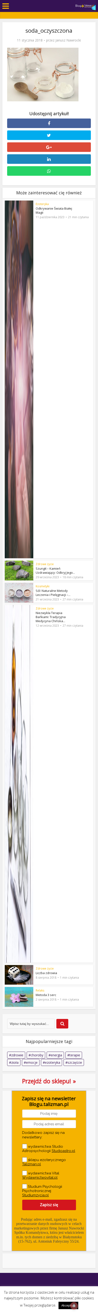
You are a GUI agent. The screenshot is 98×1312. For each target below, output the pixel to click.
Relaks (40, 990)
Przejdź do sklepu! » (49, 1081)
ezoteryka (52, 1062)
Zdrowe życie (45, 564)
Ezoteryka (42, 204)
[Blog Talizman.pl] (84, 5)
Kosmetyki (42, 586)
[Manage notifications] (74, 1306)
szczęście (75, 1062)
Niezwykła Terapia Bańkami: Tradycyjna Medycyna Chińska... (51, 617)
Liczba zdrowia (46, 973)
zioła (15, 1062)
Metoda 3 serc (46, 995)
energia (56, 1055)
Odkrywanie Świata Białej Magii (54, 210)
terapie (74, 1055)
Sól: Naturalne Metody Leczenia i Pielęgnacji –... (53, 593)
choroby (37, 1055)
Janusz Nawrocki (68, 40)
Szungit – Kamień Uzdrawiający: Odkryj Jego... (55, 570)
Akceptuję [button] (68, 1305)
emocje (32, 1062)
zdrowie (17, 1055)
